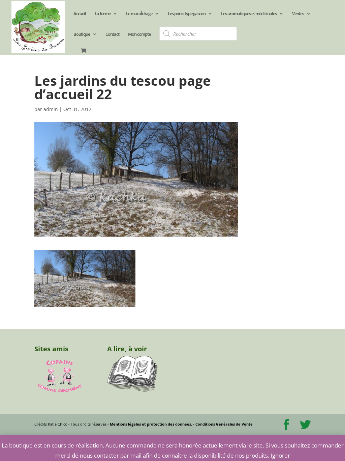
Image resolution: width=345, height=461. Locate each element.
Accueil (79, 14)
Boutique (81, 34)
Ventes (298, 14)
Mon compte (139, 34)
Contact (112, 34)
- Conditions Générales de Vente (222, 424)
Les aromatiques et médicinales (249, 14)
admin (50, 109)
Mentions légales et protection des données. (151, 424)
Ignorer (280, 455)
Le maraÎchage (139, 14)
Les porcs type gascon (187, 14)
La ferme (103, 14)
